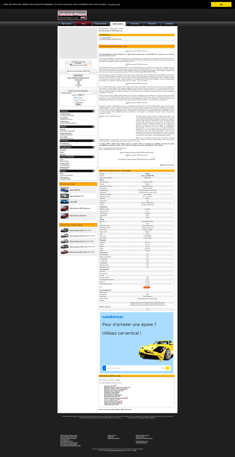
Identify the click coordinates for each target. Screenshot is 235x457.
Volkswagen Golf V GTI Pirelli (113, 403)
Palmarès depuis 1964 (66, 133)
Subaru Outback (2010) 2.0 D (78, 246)
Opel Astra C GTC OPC (111, 393)
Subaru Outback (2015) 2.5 (78, 241)
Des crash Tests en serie (66, 137)
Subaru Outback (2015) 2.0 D (78, 236)
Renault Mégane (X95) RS (112, 396)
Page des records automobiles (68, 444)
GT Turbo (120, 110)
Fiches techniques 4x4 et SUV (68, 436)
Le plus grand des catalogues (68, 122)
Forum (83, 23)
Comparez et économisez (67, 114)
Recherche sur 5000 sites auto (144, 438)
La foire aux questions (66, 174)
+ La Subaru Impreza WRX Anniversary (110, 39)
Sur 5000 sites (64, 167)
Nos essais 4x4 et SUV (66, 441)
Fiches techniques (101, 23)
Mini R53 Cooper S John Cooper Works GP (117, 387)
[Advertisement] (132, 15)
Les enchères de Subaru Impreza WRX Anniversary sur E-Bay (135, 159)
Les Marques (169, 23)
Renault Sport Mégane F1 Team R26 (115, 398)
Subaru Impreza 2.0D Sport (78, 215)
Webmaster (124, 417)
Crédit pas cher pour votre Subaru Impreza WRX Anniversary (147, 304)
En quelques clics (65, 164)
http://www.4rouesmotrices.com (116, 450)
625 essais (78, 63)
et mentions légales (65, 178)
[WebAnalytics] (117, 454)
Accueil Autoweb (103, 28)
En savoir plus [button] (114, 4)
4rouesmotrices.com (141, 442)
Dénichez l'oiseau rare (66, 118)
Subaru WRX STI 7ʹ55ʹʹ (77, 196)
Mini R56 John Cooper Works (113, 390)
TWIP (134, 450)
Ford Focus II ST (109, 386)
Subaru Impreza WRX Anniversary (80, 208)
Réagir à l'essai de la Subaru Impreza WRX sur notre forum (136, 152)
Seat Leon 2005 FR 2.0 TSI (112, 401)
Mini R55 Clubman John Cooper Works (116, 388)
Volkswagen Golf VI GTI (111, 404)
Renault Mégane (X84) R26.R (113, 395)
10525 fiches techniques (78, 61)
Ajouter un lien (140, 436)
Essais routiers (118, 23)
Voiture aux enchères (113, 438)
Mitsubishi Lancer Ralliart (112, 392)
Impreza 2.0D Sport (149, 70)
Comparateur (152, 23)
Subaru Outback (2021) (77, 230)
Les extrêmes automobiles (67, 130)
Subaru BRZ (73, 201)
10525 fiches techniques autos (68, 435)
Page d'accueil (66, 23)
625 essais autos (64, 439)
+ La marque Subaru (105, 37)
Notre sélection (64, 160)
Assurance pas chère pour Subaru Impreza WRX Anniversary (147, 302)
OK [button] (221, 4)
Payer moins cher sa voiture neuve (147, 298)
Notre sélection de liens (142, 435)
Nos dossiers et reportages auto (69, 442)
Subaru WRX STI (75, 190)
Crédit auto (111, 436)
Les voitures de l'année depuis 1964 (70, 445)
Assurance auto (112, 435)
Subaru (121, 28)
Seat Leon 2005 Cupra (111, 400)
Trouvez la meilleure (66, 144)
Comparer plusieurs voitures (68, 438)
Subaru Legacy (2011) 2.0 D (78, 252)
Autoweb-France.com (142, 441)
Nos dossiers (135, 23)
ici (147, 309)
